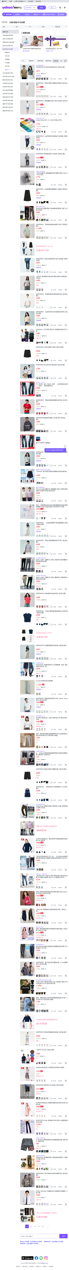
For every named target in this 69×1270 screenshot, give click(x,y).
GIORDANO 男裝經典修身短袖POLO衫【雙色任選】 (52, 225)
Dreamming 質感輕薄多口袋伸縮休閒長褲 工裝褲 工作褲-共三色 (52, 1158)
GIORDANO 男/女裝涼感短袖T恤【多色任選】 (50, 67)
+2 (49, 747)
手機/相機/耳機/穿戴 (8, 35)
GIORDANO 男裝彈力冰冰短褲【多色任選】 (50, 1085)
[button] (21, 46)
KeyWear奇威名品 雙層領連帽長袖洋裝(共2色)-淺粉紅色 (52, 1103)
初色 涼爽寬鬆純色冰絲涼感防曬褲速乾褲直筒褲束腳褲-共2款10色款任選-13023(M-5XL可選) (52, 506)
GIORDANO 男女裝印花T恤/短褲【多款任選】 (50, 365)
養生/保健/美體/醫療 (8, 90)
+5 (49, 79)
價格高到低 (48, 61)
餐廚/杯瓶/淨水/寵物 (8, 97)
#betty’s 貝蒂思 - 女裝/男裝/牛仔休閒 (31, 1241)
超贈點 (62, 14)
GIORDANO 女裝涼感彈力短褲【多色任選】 (50, 347)
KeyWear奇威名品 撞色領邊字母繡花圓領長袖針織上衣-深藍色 (52, 839)
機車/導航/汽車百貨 (8, 107)
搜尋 (63, 1236)
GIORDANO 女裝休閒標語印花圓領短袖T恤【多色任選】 (52, 453)
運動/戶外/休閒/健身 (8, 104)
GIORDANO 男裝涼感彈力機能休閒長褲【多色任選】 (52, 84)
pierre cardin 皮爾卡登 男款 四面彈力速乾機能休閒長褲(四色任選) (52, 560)
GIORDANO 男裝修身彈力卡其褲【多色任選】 (51, 154)
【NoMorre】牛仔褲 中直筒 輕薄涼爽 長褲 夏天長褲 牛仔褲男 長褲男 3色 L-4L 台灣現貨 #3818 (52, 876)
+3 (49, 343)
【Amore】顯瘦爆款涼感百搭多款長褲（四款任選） (51, 910)
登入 (52, 7)
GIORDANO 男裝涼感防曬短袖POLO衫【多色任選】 (52, 541)
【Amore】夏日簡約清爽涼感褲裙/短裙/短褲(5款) (51, 471)
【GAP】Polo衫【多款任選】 (45, 1050)
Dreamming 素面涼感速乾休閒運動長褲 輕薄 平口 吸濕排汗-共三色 (52, 947)
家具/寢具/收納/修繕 (8, 100)
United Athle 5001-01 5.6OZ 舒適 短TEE (49, 120)
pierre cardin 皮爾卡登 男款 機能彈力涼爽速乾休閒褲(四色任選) (52, 578)
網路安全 (38, 1266)
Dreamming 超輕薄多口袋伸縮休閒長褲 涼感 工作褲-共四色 (52, 209)
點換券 (17, 14)
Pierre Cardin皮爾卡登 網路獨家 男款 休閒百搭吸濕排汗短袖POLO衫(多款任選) (52, 489)
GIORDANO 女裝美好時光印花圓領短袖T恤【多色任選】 (52, 312)
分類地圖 (50, 1266)
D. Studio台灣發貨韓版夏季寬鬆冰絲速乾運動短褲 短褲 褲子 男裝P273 (52, 753)
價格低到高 (40, 61)
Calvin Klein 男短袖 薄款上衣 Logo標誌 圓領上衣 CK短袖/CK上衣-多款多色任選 (52, 982)
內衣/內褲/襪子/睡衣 (8, 73)
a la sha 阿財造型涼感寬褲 (44, 681)
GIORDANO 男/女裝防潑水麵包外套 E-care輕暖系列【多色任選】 (52, 963)
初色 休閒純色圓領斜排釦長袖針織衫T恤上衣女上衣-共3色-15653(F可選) (52, 892)
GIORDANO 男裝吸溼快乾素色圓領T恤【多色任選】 (52, 295)
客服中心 (18, 1266)
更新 (47, 1263)
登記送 (27, 14)
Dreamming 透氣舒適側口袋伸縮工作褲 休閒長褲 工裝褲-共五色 (52, 806)
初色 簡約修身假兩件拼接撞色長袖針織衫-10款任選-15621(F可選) (52, 929)
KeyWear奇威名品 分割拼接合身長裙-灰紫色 (50, 1067)
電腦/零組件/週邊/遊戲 (8, 42)
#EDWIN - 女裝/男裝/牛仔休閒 (29, 1243)
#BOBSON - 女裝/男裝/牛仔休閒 (53, 1241)
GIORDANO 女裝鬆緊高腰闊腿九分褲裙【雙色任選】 (52, 190)
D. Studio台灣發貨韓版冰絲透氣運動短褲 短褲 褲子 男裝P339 (52, 1140)
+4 (49, 220)
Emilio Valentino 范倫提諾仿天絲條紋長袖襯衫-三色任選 (52, 1191)
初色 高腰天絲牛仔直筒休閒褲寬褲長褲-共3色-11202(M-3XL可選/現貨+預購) (52, 998)
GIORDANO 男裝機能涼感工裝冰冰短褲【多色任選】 (52, 101)
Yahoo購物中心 (12, 7)
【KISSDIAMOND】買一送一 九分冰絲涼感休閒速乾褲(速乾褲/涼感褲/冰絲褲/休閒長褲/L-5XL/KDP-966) (52, 857)
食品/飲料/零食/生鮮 (8, 87)
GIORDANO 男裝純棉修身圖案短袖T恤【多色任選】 (52, 401)
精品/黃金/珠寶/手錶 (8, 45)
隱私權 (44, 1266)
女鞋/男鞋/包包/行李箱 (8, 76)
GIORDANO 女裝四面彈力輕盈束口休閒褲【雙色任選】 (52, 137)
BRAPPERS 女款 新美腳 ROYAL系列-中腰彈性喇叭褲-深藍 (52, 1121)
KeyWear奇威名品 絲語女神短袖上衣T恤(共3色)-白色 (52, 718)
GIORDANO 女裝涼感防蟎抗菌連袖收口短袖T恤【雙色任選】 (52, 612)
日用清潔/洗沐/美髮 (8, 83)
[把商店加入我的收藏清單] (65, 446)
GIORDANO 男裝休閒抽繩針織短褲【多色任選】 (51, 1032)
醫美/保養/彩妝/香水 (8, 80)
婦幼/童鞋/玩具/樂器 (8, 93)
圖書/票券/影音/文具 (8, 110)
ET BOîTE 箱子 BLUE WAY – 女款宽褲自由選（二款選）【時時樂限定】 (52, 384)
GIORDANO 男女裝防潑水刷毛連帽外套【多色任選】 (52, 1174)
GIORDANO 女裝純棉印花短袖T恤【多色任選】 (51, 593)
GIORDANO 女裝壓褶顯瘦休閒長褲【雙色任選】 (51, 645)
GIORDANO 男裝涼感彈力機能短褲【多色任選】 (51, 769)
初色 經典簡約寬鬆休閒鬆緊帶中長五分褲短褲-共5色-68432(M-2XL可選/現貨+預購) (52, 734)
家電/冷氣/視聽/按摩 (8, 39)
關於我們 (25, 1266)
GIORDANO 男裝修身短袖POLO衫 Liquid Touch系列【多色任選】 (52, 699)
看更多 (36, 14)
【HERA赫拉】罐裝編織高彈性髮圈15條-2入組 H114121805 (52, 173)
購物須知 (31, 1266)
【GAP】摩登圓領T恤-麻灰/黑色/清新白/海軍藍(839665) (51, 277)
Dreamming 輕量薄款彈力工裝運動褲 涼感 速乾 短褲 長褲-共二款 (52, 665)
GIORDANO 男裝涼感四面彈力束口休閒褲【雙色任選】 (52, 259)
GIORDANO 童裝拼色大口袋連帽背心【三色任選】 (52, 787)
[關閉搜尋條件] (34, 7)
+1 (49, 202)
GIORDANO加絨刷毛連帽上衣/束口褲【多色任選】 (51, 418)
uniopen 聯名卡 (50, 14)
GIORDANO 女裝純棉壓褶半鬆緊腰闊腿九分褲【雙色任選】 (52, 523)
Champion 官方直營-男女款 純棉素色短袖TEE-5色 (52, 330)
